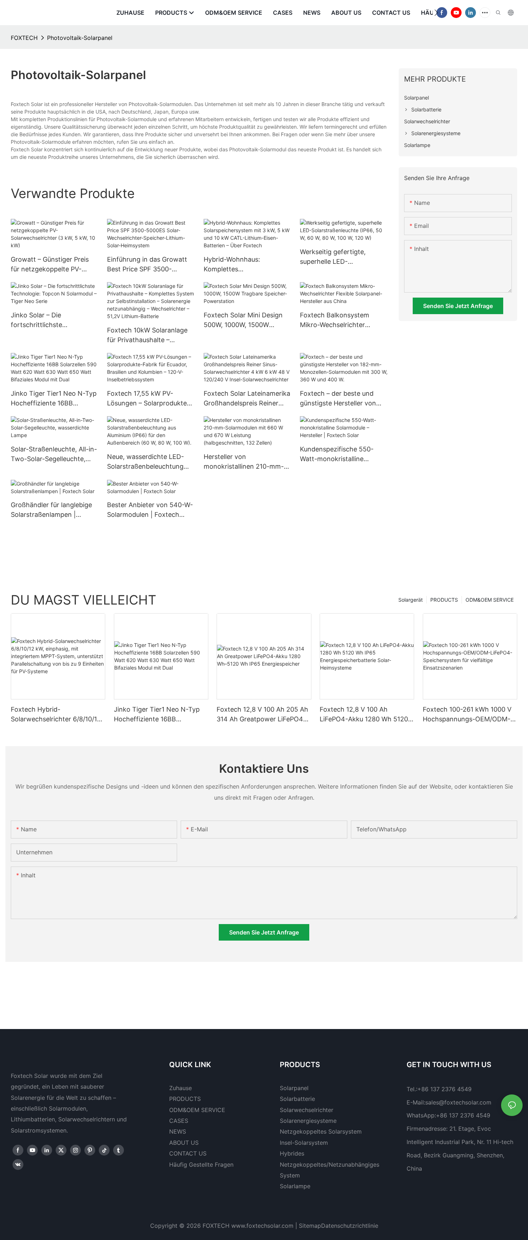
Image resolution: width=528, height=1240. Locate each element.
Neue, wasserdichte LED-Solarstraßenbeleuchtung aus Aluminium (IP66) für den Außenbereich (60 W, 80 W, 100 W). (151, 462)
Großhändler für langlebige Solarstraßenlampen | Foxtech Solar (51, 510)
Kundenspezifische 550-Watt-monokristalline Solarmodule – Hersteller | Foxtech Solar (339, 454)
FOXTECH (24, 37)
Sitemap (310, 1225)
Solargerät (410, 600)
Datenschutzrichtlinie (349, 1225)
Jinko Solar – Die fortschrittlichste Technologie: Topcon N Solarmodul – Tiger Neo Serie (46, 320)
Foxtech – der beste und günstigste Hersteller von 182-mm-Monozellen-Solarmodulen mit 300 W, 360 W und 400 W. (338, 399)
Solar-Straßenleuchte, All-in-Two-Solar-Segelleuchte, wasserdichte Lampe (54, 454)
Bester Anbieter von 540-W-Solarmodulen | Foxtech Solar (150, 510)
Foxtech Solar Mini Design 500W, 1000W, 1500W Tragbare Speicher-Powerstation (243, 320)
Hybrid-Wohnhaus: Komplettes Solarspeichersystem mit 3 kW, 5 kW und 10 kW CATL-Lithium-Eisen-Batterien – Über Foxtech (244, 265)
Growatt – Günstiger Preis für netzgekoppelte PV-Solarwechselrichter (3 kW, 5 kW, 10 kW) (54, 265)
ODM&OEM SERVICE (490, 600)
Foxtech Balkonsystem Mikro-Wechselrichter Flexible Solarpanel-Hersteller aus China (334, 320)
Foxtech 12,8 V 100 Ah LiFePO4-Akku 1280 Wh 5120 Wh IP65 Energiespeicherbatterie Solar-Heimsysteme (366, 715)
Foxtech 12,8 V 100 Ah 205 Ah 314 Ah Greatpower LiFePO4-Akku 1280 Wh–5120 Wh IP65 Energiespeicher (262, 715)
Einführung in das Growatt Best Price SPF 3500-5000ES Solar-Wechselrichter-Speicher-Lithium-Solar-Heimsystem (147, 265)
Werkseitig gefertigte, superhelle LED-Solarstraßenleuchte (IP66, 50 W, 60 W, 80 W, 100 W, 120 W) (340, 257)
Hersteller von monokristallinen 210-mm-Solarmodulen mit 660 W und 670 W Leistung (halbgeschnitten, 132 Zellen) (244, 462)
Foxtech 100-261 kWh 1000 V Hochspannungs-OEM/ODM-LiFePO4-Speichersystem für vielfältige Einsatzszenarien (467, 715)
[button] (436, 12)
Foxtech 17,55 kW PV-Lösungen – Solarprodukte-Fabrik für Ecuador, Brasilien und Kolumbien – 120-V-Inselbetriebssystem (149, 399)
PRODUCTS (444, 600)
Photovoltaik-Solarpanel (79, 37)
